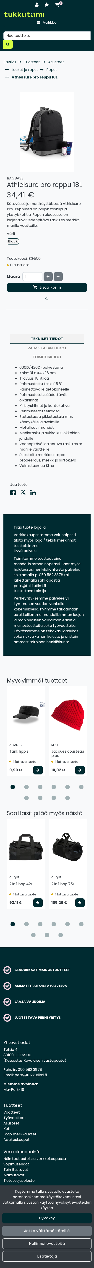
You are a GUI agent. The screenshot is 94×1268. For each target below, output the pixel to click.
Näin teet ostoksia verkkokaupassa (34, 1158)
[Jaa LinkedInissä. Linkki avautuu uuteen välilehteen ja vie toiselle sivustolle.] (34, 493)
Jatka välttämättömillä (47, 1230)
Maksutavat (14, 1175)
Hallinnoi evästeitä (47, 1243)
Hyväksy (47, 1218)
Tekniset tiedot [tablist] (47, 338)
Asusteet (11, 1123)
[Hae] (8, 44)
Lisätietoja (47, 1256)
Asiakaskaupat (16, 1139)
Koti (6, 1128)
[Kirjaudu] (37, 4)
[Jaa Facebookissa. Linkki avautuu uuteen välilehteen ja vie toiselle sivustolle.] (15, 493)
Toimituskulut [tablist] (47, 357)
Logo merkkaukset (20, 1134)
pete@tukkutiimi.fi (31, 1075)
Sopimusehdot (16, 1164)
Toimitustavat (15, 1169)
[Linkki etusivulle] (23, 14)
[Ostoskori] (57, 4)
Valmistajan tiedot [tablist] (47, 348)
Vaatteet (11, 1112)
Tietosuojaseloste (19, 1180)
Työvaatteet (14, 1117)
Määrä (13, 276)
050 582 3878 (30, 1069)
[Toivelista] (47, 4)
